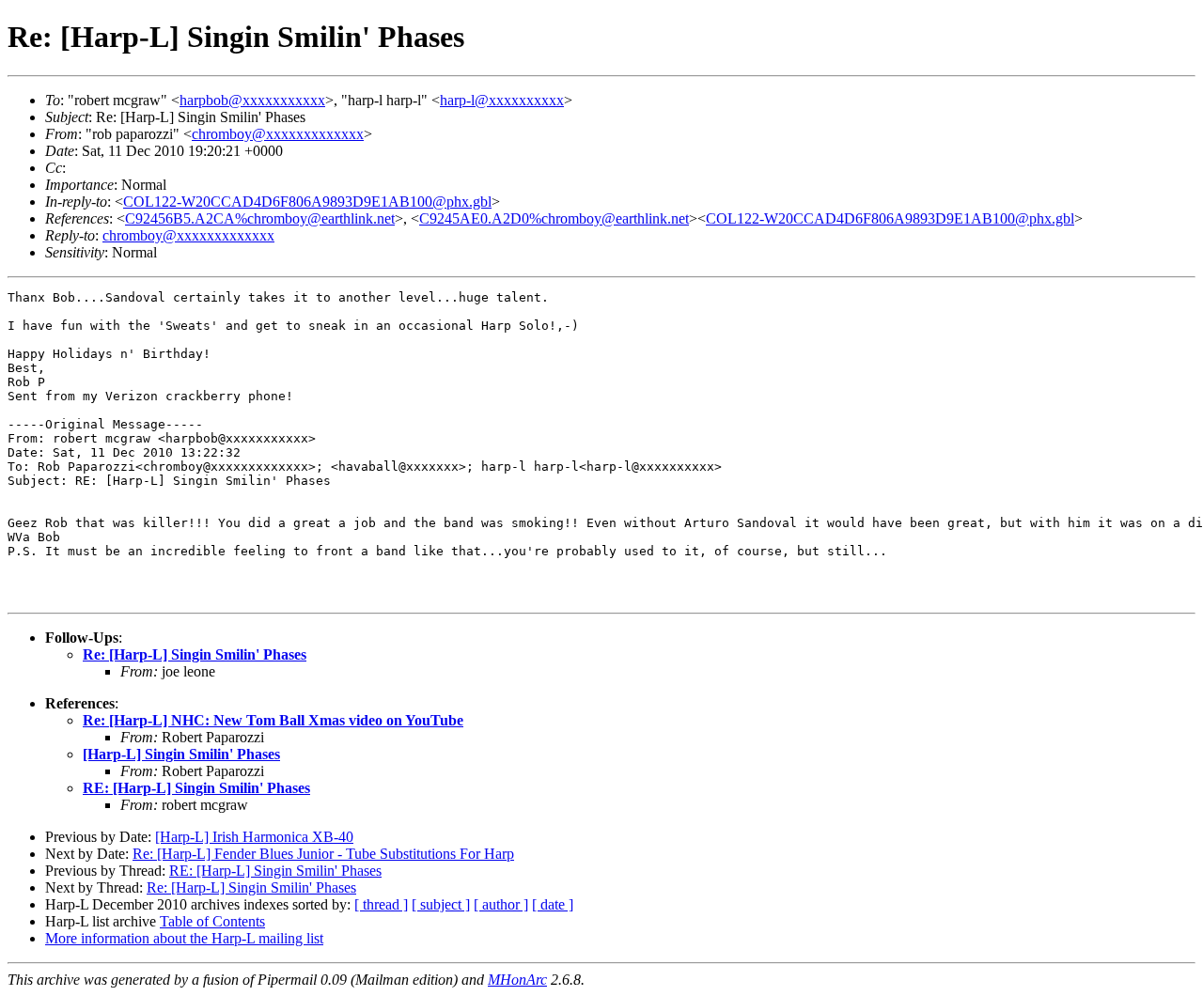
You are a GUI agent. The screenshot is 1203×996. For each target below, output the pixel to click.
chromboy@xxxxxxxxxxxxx (278, 134)
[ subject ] (441, 904)
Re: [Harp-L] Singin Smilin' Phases (194, 654)
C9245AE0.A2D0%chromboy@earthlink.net (554, 218)
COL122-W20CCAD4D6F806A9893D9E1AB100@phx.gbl (307, 202)
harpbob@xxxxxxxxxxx (252, 100)
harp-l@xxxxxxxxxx (502, 100)
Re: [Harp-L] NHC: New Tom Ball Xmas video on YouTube (273, 720)
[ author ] (501, 904)
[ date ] (552, 904)
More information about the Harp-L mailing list (184, 938)
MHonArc (517, 980)
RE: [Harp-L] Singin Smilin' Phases (196, 788)
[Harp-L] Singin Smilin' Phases (181, 754)
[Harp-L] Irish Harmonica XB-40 (254, 837)
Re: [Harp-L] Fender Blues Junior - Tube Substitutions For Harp (323, 854)
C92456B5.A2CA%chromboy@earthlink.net (260, 218)
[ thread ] (381, 904)
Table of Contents (212, 921)
